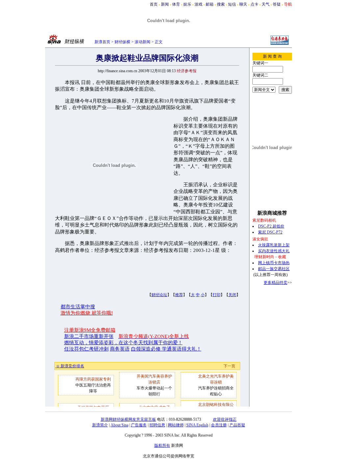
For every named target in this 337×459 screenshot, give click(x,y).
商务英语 (120, 349)
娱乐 (187, 4)
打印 (216, 294)
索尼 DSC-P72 (270, 232)
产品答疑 (237, 425)
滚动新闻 (142, 42)
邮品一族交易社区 (274, 268)
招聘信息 (157, 425)
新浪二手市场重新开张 (89, 336)
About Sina (119, 425)
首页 (154, 4)
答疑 (277, 4)
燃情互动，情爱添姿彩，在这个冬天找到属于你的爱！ (123, 342)
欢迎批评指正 (225, 419)
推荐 (179, 294)
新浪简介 (100, 425)
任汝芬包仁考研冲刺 (86, 349)
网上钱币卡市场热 (274, 262)
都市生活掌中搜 (78, 306)
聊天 (243, 4)
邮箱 (210, 4)
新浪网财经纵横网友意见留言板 (128, 419)
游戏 (198, 4)
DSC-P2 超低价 (271, 226)
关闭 (232, 294)
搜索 (221, 4)
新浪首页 (102, 42)
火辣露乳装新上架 (274, 245)
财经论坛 (159, 294)
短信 (232, 4)
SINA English (197, 425)
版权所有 (162, 445)
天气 (266, 4)
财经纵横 (122, 42)
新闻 (165, 4)
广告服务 (139, 425)
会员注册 (219, 425)
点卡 (254, 4)
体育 (176, 4)
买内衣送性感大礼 (274, 251)
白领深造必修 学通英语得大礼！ (166, 349)
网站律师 (176, 425)
